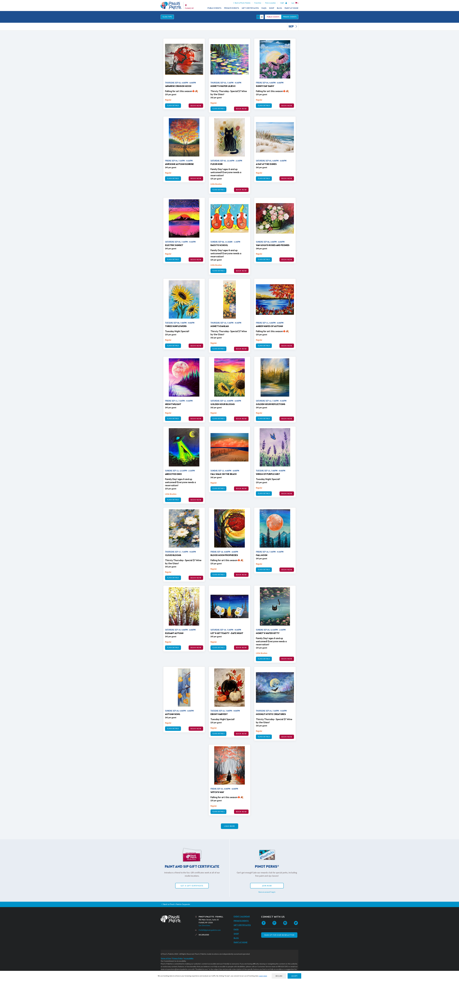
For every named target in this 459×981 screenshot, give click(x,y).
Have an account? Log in (266, 892)
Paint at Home (291, 8)
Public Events (214, 8)
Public (273, 17)
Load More (229, 826)
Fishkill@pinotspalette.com (210, 930)
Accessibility (188, 958)
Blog (279, 8)
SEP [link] (291, 27)
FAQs (264, 8)
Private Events (231, 8)
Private (289, 17)
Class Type (167, 17)
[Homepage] (178, 918)
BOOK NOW (196, 105)
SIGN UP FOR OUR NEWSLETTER (279, 935)
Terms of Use (166, 958)
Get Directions (204, 925)
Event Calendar (242, 916)
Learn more (263, 976)
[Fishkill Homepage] (171, 5)
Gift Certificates (250, 8)
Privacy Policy (177, 958)
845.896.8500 (204, 935)
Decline (279, 976)
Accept (294, 976)
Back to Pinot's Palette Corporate (176, 904)
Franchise (257, 3)
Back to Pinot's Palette (242, 3)
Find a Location (270, 3)
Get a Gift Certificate (192, 886)
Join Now (267, 886)
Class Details (173, 105)
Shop (271, 8)
